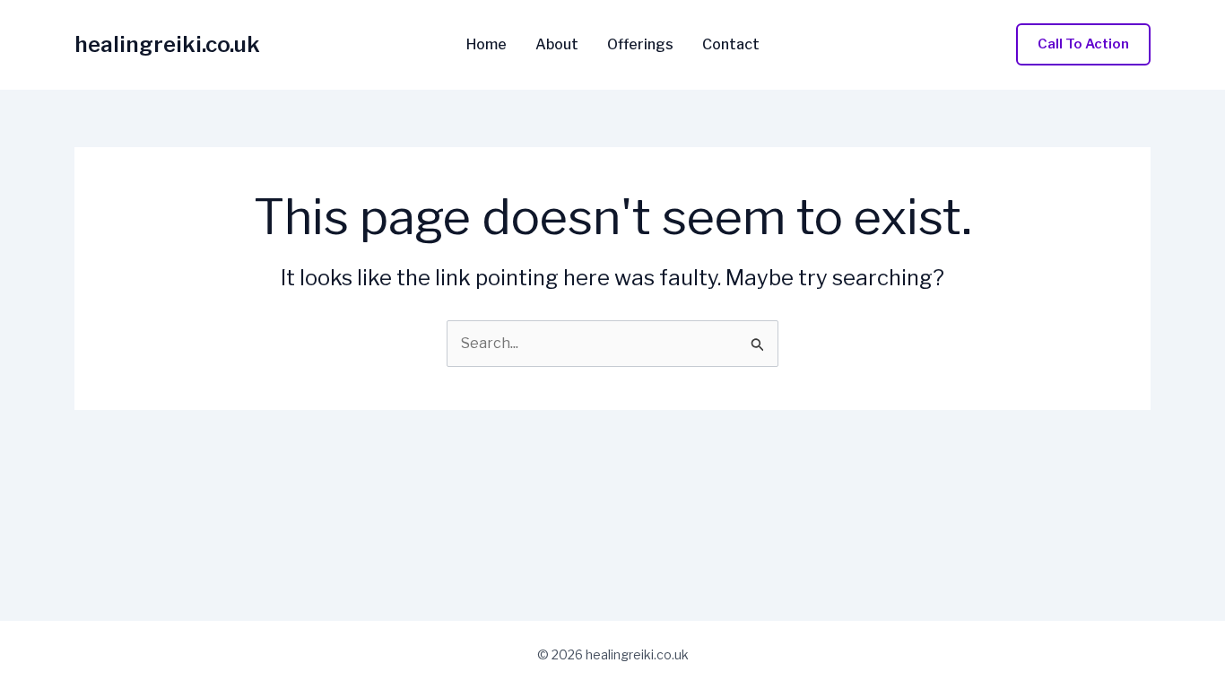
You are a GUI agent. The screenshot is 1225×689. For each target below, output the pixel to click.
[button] (1083, 44)
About (556, 45)
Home (486, 45)
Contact (731, 45)
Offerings (640, 45)
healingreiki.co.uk (167, 44)
